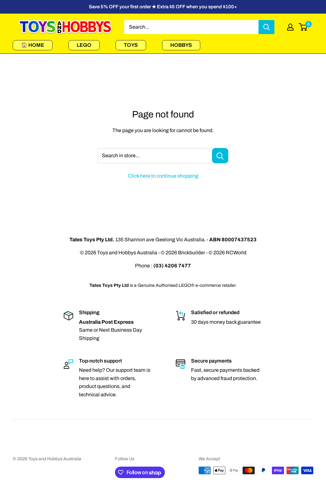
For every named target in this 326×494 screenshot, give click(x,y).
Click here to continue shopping (163, 176)
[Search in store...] (220, 155)
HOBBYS (181, 45)
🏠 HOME (32, 45)
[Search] (266, 27)
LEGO (84, 45)
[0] (303, 27)
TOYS (131, 45)
